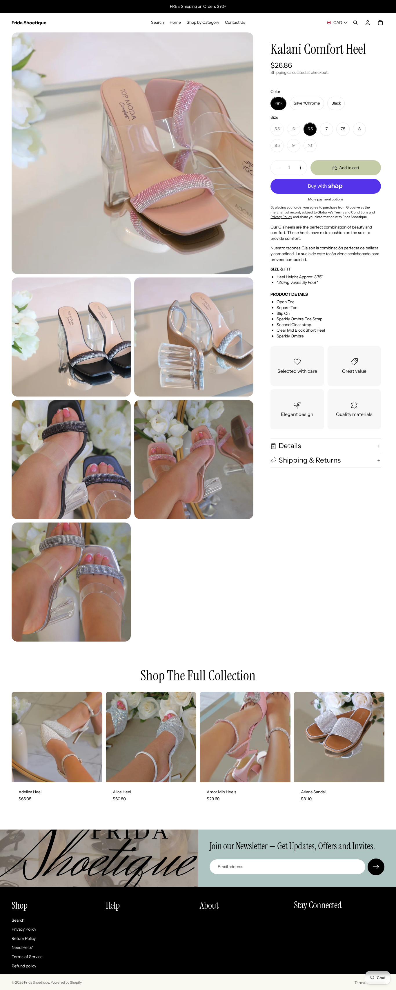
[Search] (355, 22)
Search (18, 920)
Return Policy (24, 938)
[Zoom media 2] (71, 337)
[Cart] (380, 22)
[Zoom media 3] (193, 337)
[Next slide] (93, 737)
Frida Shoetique (36, 982)
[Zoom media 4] (71, 459)
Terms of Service (27, 956)
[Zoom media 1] (132, 153)
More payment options (326, 200)
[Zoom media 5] (193, 459)
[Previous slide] (20, 737)
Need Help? (22, 947)
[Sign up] (376, 867)
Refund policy (24, 965)
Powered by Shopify (66, 982)
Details (290, 445)
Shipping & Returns (310, 460)
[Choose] (93, 773)
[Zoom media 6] (71, 582)
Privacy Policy (24, 929)
